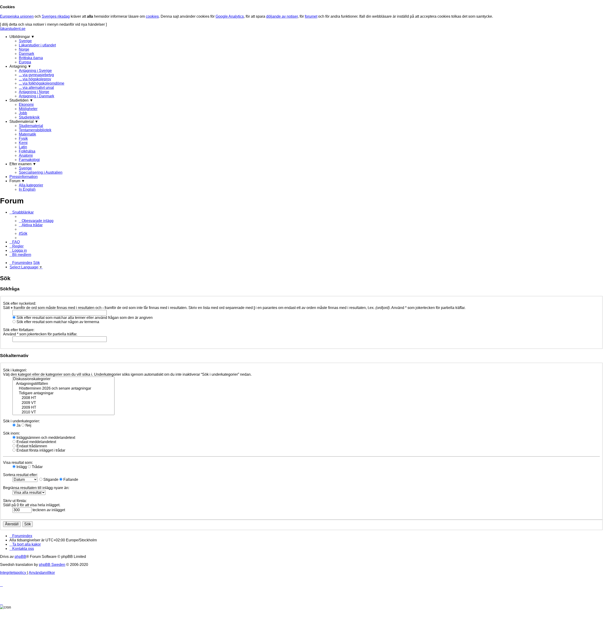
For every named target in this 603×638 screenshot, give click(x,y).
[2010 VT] (63, 412)
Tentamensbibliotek (35, 130)
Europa (25, 62)
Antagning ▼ (20, 66)
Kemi (23, 143)
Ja (18, 425)
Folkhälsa (27, 151)
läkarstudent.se (12, 29)
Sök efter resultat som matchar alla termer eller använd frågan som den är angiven (84, 318)
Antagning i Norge (34, 92)
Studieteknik (29, 117)
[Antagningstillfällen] (63, 384)
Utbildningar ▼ (22, 37)
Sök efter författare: (18, 330)
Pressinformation (23, 177)
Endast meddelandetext (36, 442)
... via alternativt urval (36, 88)
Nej (27, 425)
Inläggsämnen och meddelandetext (45, 438)
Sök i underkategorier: (21, 421)
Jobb (23, 113)
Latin (23, 147)
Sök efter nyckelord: (19, 303)
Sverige (25, 41)
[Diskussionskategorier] (63, 379)
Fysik (23, 138)
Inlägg (21, 467)
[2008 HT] (63, 398)
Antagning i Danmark (36, 96)
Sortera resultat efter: (20, 475)
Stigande (50, 479)
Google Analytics (230, 16)
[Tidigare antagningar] (63, 393)
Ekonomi (26, 105)
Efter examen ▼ (22, 164)
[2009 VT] (63, 403)
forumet (311, 16)
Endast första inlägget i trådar (40, 450)
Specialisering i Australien (40, 172)
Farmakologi (29, 160)
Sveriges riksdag (56, 16)
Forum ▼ (17, 181)
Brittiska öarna (31, 58)
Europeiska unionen (17, 16)
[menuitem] (36, 221)
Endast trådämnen (31, 446)
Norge (24, 49)
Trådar (37, 467)
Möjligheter (28, 109)
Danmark (26, 54)
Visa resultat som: (18, 463)
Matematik (27, 134)
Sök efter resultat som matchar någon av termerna (57, 322)
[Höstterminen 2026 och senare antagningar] (63, 388)
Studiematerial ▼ (23, 121)
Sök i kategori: (15, 370)
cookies (152, 16)
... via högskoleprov (35, 79)
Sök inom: (11, 433)
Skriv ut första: (15, 501)
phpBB (20, 557)
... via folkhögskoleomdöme (41, 83)
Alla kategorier (31, 185)
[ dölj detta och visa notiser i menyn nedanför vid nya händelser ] (53, 24)
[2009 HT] (63, 407)
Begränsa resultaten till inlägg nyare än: (36, 488)
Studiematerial (31, 126)
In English (27, 189)
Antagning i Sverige (35, 71)
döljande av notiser (282, 16)
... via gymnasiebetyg (36, 75)
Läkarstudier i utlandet (37, 45)
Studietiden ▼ (21, 100)
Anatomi (26, 155)
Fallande (70, 479)
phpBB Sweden (52, 565)
